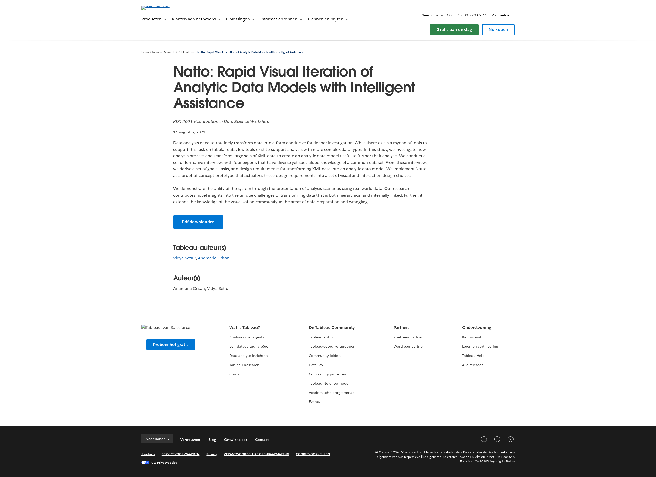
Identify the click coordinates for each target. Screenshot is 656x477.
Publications (186, 52)
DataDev (316, 365)
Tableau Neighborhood (329, 383)
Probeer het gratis (171, 344)
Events (314, 401)
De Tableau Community (332, 327)
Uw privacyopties (164, 462)
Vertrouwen (190, 439)
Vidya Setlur (184, 258)
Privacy (211, 454)
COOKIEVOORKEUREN (313, 454)
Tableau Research (163, 52)
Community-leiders (325, 355)
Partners (401, 327)
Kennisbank (472, 337)
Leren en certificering (480, 346)
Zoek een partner (408, 337)
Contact (236, 374)
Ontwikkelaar (235, 439)
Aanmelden (502, 15)
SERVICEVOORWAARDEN (181, 454)
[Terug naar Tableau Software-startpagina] (163, 5)
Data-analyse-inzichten (248, 355)
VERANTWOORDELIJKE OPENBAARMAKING (256, 454)
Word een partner (409, 346)
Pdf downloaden (198, 222)
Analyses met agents (246, 337)
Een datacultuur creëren (250, 346)
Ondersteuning (476, 327)
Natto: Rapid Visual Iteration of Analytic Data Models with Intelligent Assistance (250, 52)
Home (145, 52)
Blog (212, 439)
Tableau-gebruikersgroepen (332, 346)
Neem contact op (436, 15)
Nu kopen (498, 29)
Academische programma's (331, 392)
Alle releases (472, 365)
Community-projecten (327, 374)
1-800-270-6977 (472, 15)
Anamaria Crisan (214, 258)
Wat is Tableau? (244, 327)
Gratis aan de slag (454, 29)
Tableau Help (473, 355)
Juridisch (148, 454)
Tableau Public (321, 337)
